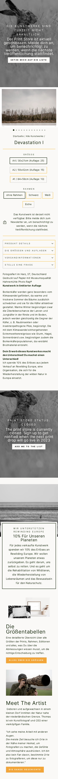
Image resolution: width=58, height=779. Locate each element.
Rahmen (29, 189)
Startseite (18, 136)
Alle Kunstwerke (35, 136)
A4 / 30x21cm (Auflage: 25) (28, 160)
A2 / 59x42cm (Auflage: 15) (28, 169)
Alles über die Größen (26, 660)
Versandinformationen (23, 258)
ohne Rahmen (14, 195)
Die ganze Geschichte (25, 769)
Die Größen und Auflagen (26, 250)
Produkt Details (18, 243)
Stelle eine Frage (19, 265)
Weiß (47, 195)
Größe (29, 154)
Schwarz (34, 195)
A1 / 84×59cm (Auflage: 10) (28, 179)
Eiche (28, 204)
